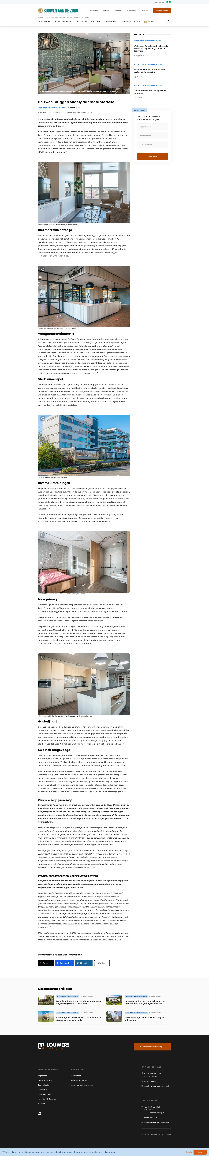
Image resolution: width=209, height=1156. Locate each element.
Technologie (81, 21)
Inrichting (95, 21)
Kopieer (102, 963)
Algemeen (42, 21)
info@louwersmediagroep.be (156, 1122)
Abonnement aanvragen (82, 1085)
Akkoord (200, 1152)
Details (189, 1152)
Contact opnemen (79, 1080)
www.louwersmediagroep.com (157, 1135)
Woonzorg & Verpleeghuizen (52, 108)
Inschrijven (152, 156)
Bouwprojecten (61, 21)
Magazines (94, 11)
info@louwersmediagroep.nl (156, 1086)
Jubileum (151, 21)
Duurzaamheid (110, 21)
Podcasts (106, 11)
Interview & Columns (130, 21)
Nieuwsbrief (131, 11)
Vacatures (144, 11)
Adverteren (118, 11)
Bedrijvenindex (162, 11)
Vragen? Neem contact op (151, 1047)
